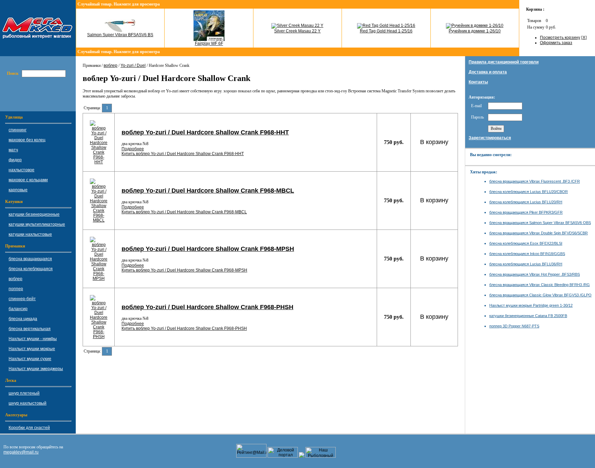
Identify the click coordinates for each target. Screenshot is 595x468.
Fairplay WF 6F (209, 43)
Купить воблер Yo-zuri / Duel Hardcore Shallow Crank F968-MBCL (184, 212)
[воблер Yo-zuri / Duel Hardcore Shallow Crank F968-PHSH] (98, 336)
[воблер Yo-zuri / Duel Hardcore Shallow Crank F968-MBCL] (98, 220)
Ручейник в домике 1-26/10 (475, 31)
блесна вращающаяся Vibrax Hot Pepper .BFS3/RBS (534, 274)
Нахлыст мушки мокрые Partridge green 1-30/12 (531, 305)
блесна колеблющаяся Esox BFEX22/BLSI (525, 243)
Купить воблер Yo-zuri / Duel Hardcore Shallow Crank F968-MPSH (184, 270)
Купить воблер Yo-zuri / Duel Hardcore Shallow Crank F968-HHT (183, 153)
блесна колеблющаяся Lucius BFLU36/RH (525, 264)
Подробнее (133, 148)
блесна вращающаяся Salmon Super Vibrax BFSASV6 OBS (540, 223)
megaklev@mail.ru (21, 452)
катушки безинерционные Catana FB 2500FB (528, 316)
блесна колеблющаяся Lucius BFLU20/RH (525, 202)
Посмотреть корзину (560, 37)
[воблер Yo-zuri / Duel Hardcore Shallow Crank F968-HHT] (98, 162)
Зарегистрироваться (490, 137)
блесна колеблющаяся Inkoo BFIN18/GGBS (527, 254)
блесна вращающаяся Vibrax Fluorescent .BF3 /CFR (534, 181)
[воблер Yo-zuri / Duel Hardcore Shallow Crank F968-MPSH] (98, 278)
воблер (110, 65)
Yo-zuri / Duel (133, 65)
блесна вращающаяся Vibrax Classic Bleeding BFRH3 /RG (539, 285)
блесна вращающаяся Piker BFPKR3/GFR (526, 212)
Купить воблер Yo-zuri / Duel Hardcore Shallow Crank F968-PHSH (184, 328)
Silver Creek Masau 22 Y (297, 31)
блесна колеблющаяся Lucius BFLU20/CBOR (528, 192)
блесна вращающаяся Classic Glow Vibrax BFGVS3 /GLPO (540, 295)
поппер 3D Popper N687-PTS (514, 326)
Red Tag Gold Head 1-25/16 (386, 31)
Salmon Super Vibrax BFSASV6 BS (120, 34)
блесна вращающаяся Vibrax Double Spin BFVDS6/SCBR (538, 233)
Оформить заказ (556, 42)
